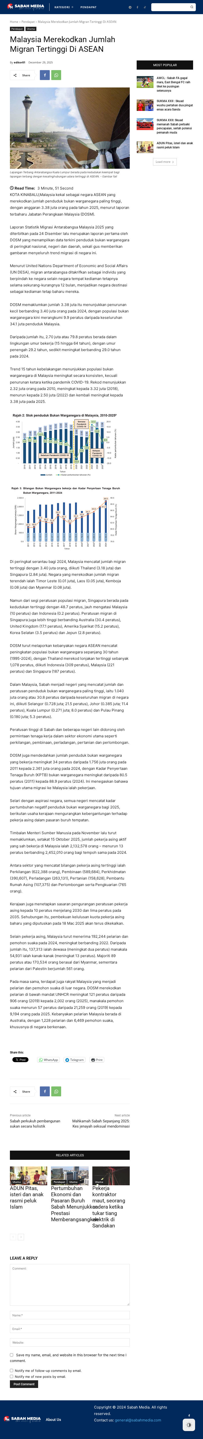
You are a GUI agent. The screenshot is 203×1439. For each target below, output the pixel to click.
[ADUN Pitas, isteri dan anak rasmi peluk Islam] (28, 1175)
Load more (163, 162)
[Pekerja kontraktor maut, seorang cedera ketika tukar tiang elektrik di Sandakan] (111, 1175)
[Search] (192, 7)
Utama (31, 28)
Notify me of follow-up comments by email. (48, 1371)
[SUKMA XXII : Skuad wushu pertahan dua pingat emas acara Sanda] (145, 105)
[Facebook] (137, 7)
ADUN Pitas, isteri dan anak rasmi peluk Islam (27, 1197)
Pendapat (28, 22)
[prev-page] (13, 1237)
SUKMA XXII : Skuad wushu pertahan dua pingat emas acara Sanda (175, 105)
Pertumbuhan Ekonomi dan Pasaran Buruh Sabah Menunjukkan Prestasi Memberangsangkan (75, 1203)
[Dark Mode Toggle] (189, 1425)
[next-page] (21, 1237)
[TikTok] (145, 7)
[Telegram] (130, 7)
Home (14, 22)
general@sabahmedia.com (138, 1420)
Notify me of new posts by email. (40, 1377)
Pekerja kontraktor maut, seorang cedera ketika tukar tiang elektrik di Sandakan (108, 1207)
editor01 (19, 62)
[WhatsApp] (56, 75)
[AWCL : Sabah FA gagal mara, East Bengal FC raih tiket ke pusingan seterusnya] (145, 82)
